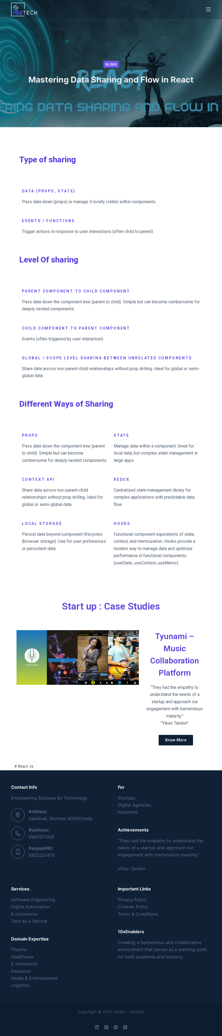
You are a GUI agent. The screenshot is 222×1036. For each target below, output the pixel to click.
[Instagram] (116, 1027)
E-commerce (24, 914)
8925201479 (42, 855)
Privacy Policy (132, 899)
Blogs (111, 64)
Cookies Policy (133, 906)
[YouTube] (125, 1027)
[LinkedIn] (97, 1027)
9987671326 (41, 837)
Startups (126, 798)
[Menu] (208, 9)
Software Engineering (33, 899)
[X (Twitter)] (106, 1027)
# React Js (24, 766)
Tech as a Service (29, 921)
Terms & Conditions (138, 914)
